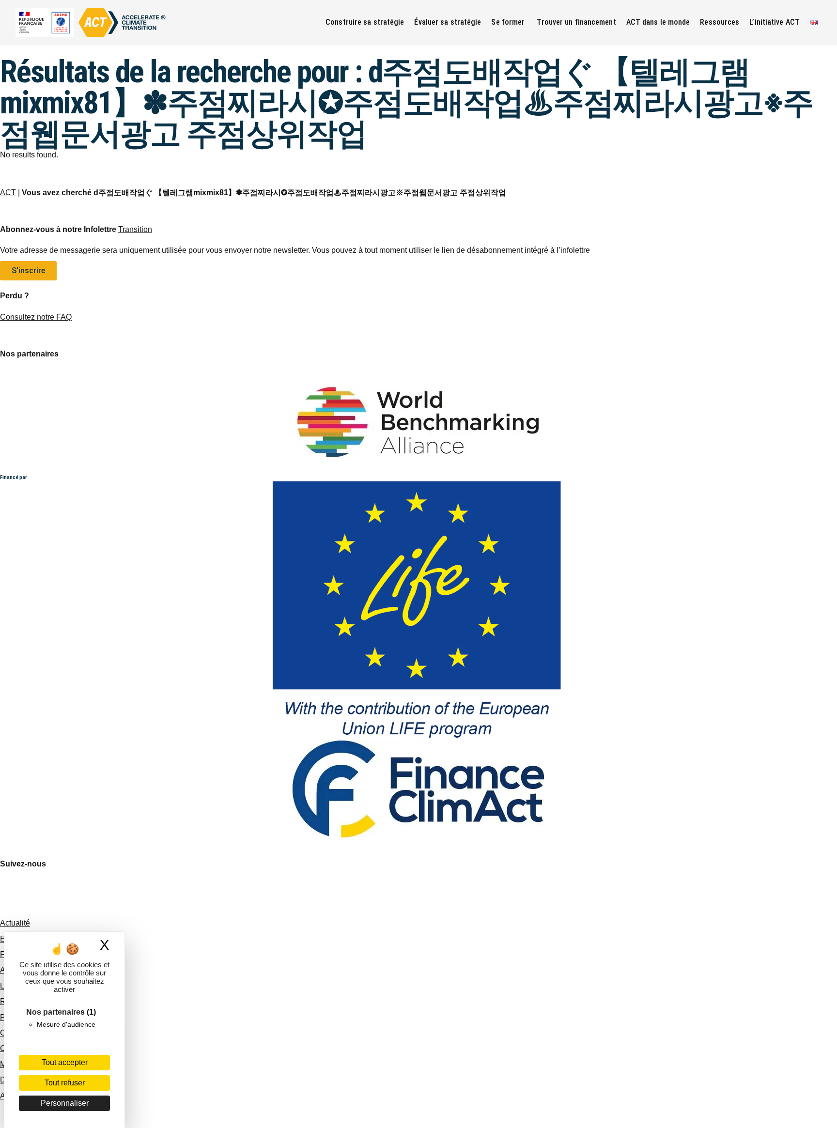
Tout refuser (65, 1083)
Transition (135, 229)
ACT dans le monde (658, 22)
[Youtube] (12, 892)
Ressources (719, 22)
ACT (8, 192)
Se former (509, 22)
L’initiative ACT (774, 22)
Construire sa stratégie (365, 22)
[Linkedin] (38, 892)
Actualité (15, 923)
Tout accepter (65, 1062)
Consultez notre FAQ (36, 317)
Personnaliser (65, 1103)
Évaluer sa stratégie (447, 22)
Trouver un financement (576, 22)
